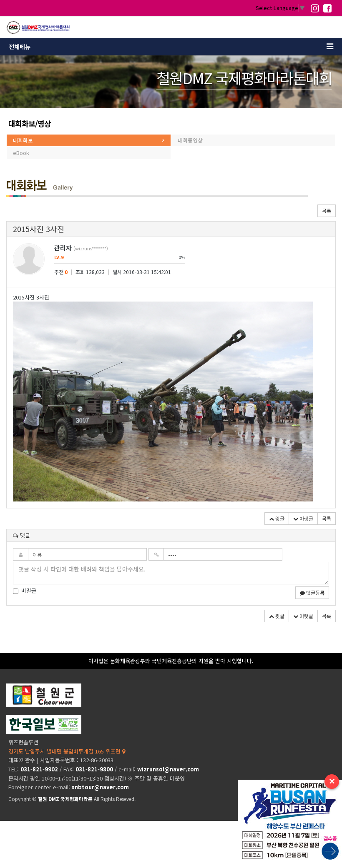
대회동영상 (190, 140)
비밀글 (28, 590)
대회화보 (23, 140)
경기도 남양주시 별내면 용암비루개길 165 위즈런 (65, 751)
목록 (326, 210)
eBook (21, 153)
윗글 (279, 518)
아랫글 (305, 518)
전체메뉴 (19, 46)
